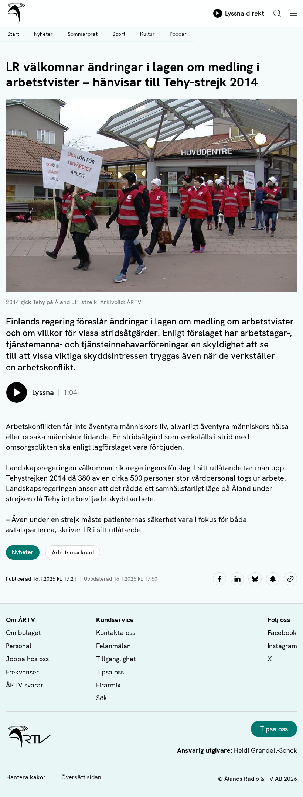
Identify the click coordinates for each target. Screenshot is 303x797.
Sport (118, 34)
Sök (101, 698)
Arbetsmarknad (73, 552)
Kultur (147, 34)
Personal (18, 646)
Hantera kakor (26, 777)
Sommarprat (83, 34)
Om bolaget (23, 632)
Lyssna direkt (244, 13)
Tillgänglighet (116, 659)
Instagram (282, 646)
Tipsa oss (110, 672)
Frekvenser (22, 672)
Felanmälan (113, 646)
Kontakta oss (115, 632)
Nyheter (43, 34)
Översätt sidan (81, 777)
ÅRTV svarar (24, 685)
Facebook (282, 632)
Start (13, 34)
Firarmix (108, 685)
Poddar (178, 34)
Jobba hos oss (27, 659)
